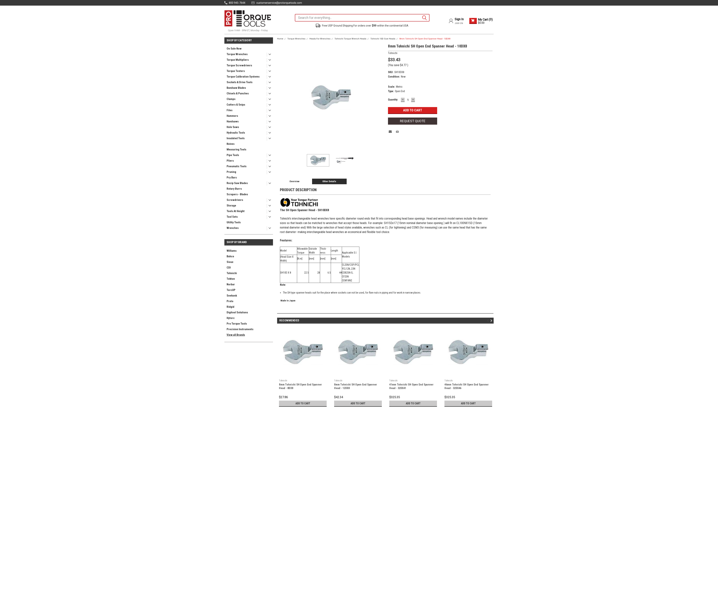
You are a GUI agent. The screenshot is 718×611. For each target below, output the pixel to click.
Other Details (329, 181)
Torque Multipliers (238, 59)
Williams (232, 250)
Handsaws (233, 121)
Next (381, 97)
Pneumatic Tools (236, 166)
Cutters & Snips (236, 104)
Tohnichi (232, 273)
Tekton (231, 278)
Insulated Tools (236, 138)
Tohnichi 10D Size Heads (382, 39)
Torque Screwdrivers (239, 65)
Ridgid (230, 306)
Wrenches (233, 228)
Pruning (231, 172)
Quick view (303, 374)
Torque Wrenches (237, 54)
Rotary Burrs (234, 188)
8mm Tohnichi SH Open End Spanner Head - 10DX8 (424, 39)
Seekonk (232, 295)
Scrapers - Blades (237, 194)
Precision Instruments (240, 329)
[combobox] (362, 17)
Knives (230, 144)
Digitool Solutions (237, 312)
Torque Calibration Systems (243, 76)
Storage (231, 205)
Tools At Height (236, 211)
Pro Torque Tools (237, 323)
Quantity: (393, 99)
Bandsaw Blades (236, 88)
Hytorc (231, 318)
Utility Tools (234, 222)
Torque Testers (236, 71)
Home (280, 39)
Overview (294, 181)
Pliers (230, 160)
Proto (230, 301)
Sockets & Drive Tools (239, 82)
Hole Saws (233, 127)
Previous (281, 97)
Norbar (231, 284)
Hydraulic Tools (236, 132)
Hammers (232, 116)
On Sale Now (234, 48)
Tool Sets (232, 216)
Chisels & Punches (238, 93)
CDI (229, 267)
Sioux (230, 262)
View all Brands (236, 335)
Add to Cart (302, 403)
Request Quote (412, 121)
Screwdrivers (235, 200)
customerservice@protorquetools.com (279, 2)
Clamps (231, 99)
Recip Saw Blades (237, 183)
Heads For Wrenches (319, 39)
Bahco (230, 256)
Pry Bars (232, 177)
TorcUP (231, 290)
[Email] (390, 131)
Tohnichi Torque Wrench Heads (350, 39)
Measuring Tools (236, 149)
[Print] (397, 131)
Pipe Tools (233, 155)
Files (229, 110)
